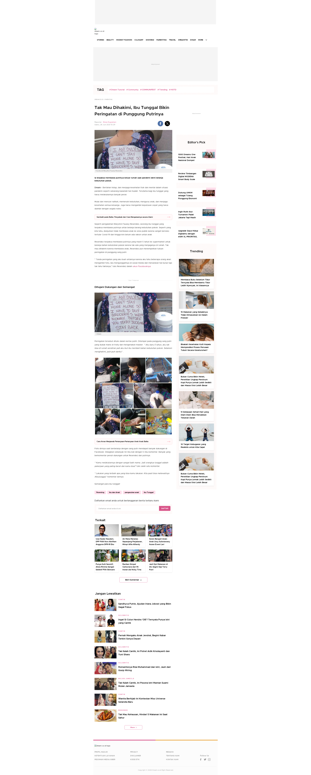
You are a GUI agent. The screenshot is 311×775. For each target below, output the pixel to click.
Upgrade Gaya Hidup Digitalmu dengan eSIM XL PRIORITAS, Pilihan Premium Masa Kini (188, 234)
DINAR (193, 40)
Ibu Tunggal (149, 492)
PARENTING (161, 40)
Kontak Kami (172, 759)
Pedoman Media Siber (105, 759)
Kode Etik (135, 759)
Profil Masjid (101, 752)
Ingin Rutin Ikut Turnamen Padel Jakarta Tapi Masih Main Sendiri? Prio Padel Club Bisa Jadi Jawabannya (187, 214)
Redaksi (170, 752)
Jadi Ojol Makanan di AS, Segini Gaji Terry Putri (158, 567)
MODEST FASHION (124, 40)
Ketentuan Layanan (105, 756)
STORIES (100, 40)
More (132, 727)
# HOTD (172, 90)
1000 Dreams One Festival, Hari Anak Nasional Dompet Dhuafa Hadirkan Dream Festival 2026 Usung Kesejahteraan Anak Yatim (188, 157)
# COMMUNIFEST (148, 90)
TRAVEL (172, 40)
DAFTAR (164, 508)
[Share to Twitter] (167, 123)
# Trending (162, 90)
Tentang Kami (172, 756)
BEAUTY (110, 40)
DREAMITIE (183, 40)
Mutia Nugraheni (109, 122)
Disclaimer (135, 756)
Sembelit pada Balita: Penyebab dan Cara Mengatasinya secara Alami (125, 217)
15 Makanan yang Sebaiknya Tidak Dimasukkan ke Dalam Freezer (194, 315)
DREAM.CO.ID (99, 99)
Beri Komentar (132, 580)
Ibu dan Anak (114, 492)
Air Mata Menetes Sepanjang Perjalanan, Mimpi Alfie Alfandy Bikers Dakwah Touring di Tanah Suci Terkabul (132, 544)
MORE (200, 40)
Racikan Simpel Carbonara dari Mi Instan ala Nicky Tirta (131, 567)
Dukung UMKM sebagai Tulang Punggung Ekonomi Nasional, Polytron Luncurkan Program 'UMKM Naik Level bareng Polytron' (187, 195)
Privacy (134, 752)
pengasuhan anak (132, 492)
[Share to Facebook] (160, 123)
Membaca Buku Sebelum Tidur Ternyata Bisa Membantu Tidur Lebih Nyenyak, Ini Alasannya (195, 282)
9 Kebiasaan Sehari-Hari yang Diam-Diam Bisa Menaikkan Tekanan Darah (195, 415)
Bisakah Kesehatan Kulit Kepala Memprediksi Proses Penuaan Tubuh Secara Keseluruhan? (196, 347)
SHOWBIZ (150, 40)
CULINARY (138, 40)
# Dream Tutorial (117, 90)
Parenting (100, 492)
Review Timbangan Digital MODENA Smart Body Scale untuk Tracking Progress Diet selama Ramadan (188, 176)
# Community (132, 90)
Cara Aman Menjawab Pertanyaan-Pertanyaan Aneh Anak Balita (122, 441)
